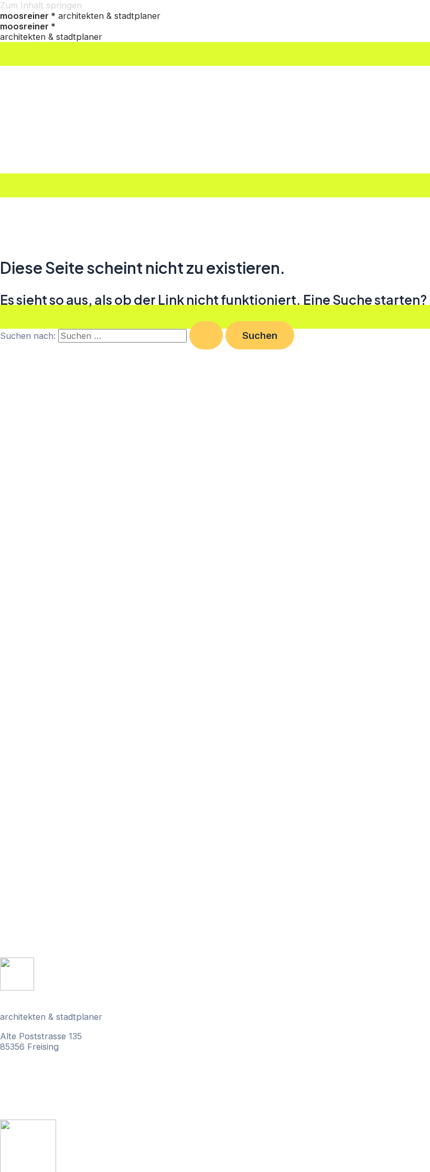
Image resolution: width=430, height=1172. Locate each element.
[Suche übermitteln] (206, 335)
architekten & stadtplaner (80, 15)
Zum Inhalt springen (41, 5)
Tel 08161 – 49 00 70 (42, 1065)
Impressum (22, 1106)
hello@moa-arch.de (39, 1076)
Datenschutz (25, 1095)
